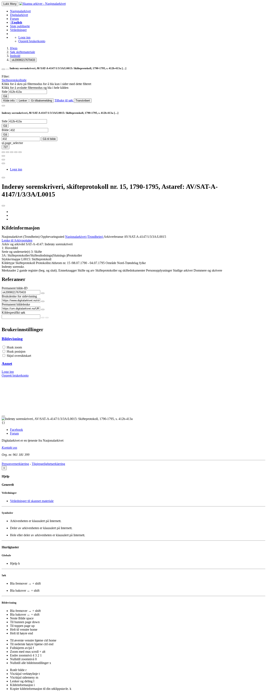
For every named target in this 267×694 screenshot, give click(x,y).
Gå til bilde (49, 138)
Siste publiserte (20, 26)
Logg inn (24, 37)
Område (111, 263)
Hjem (13, 48)
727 (5, 147)
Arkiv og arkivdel (13, 244)
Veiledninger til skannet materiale (32, 501)
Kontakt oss (9, 447)
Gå (5, 96)
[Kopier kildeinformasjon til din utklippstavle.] (3, 159)
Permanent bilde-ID (15, 288)
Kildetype (8, 263)
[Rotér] (11, 152)
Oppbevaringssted (52, 236)
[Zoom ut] (7, 152)
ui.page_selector (12, 143)
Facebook (16, 429)
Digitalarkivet (19, 15)
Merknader (9, 270)
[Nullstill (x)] (20, 152)
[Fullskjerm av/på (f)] (3, 156)
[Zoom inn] (3, 152)
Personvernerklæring (15, 464)
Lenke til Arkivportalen (17, 240)
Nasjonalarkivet (20, 11)
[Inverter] (16, 152)
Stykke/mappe (11, 259)
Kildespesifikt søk (13, 312)
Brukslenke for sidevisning (19, 296)
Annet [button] (7, 363)
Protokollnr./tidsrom (49, 263)
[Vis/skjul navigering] (3, 105)
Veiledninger (18, 30)
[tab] (133, 339)
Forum (14, 18)
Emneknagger (67, 270)
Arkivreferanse (113, 236)
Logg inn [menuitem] (16, 169)
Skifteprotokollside (14, 80)
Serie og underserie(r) (16, 251)
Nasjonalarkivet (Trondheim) (21, 236)
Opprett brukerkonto (31, 41)
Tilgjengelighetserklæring (48, 464)
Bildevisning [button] (12, 339)
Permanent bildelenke (16, 304)
